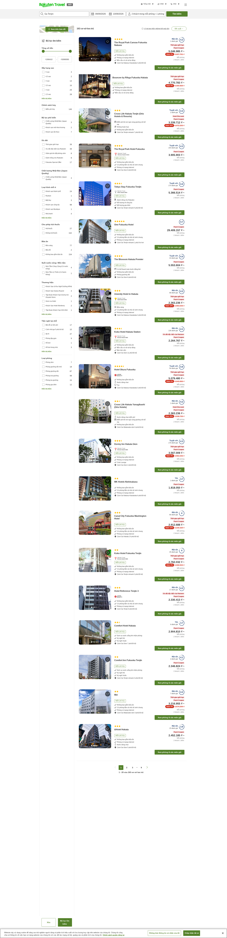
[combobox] (64, 14)
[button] (52, 4)
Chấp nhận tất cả (192, 933)
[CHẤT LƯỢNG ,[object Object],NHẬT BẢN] (119, 375)
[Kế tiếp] (108, 49)
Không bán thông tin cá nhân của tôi (164, 933)
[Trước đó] (82, 49)
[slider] (43, 51)
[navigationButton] (115, 767)
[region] (113, 933)
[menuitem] (147, 4)
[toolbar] (108, 14)
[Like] (107, 41)
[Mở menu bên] (185, 4)
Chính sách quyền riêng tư (113, 935)
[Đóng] (223, 933)
